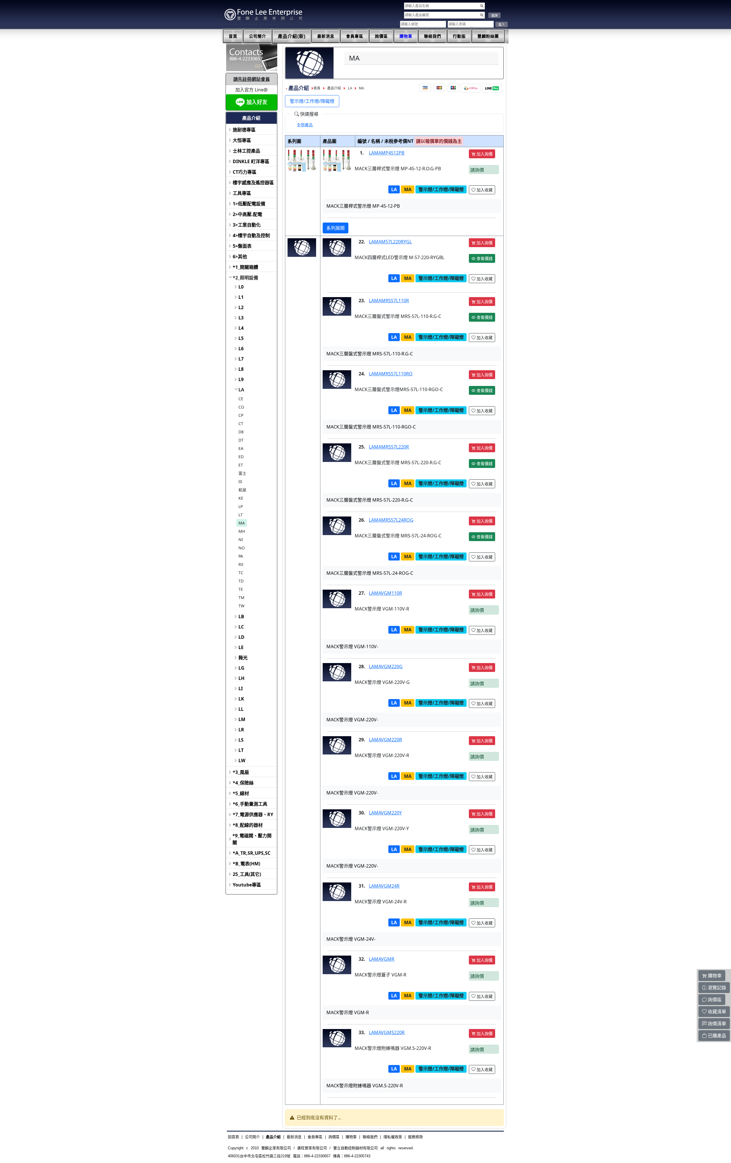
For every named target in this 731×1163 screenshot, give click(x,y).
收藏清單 (716, 1011)
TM (241, 597)
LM (241, 719)
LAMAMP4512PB (386, 153)
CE (240, 398)
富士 (242, 473)
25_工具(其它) (247, 874)
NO (241, 548)
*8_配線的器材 (248, 825)
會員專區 (354, 36)
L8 (241, 369)
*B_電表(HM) (246, 863)
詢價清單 (716, 1023)
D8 (241, 432)
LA (241, 390)
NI (240, 539)
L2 (241, 307)
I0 (240, 481)
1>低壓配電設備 (249, 204)
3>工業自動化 (247, 225)
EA (240, 448)
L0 (241, 287)
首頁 (233, 36)
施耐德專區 (244, 130)
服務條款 (415, 1137)
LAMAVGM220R (385, 739)
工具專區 (242, 193)
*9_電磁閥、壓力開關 (252, 839)
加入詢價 (484, 154)
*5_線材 (241, 793)
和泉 (242, 490)
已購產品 (716, 1035)
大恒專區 (242, 140)
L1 (241, 297)
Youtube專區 (247, 885)
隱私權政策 (392, 1137)
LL (241, 709)
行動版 (459, 36)
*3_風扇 (241, 772)
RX (240, 564)
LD (241, 637)
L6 (241, 348)
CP (240, 415)
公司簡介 (257, 36)
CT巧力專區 (244, 172)
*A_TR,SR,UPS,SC (251, 853)
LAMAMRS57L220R (389, 447)
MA (241, 523)
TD (241, 581)
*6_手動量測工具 (250, 804)
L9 (241, 379)
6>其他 (240, 256)
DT (241, 440)
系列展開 (335, 228)
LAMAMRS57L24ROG (391, 520)
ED (241, 456)
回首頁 (233, 1137)
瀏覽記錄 (716, 987)
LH (241, 678)
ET (240, 465)
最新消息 (325, 36)
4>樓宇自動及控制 (251, 235)
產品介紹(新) (292, 36)
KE (240, 498)
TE (240, 589)
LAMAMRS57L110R (389, 300)
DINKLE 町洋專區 (251, 161)
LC (241, 627)
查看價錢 (484, 258)
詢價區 (381, 36)
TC (240, 572)
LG (241, 668)
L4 (241, 328)
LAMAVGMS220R (387, 1032)
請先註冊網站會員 (251, 79)
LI (240, 688)
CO (241, 407)
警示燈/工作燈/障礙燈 (312, 101)
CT (240, 423)
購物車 (405, 36)
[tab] (304, 125)
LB (241, 616)
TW (241, 605)
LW (241, 760)
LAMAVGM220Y (385, 813)
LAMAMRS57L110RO (391, 374)
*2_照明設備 (245, 278)
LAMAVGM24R (384, 886)
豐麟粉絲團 (488, 36)
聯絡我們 (432, 36)
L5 (241, 338)
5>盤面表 (242, 246)
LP (240, 506)
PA (240, 556)
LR (241, 729)
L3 (241, 318)
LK (241, 699)
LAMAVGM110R (385, 593)
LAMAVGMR (381, 959)
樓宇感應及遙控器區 (253, 182)
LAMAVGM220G (386, 666)
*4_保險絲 (243, 783)
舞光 (243, 657)
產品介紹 (334, 88)
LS (241, 740)
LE (241, 647)
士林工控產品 (246, 151)
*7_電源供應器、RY (253, 814)
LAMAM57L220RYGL (390, 242)
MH (241, 531)
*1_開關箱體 (245, 267)
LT (240, 514)
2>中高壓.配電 (247, 214)
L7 (241, 359)
